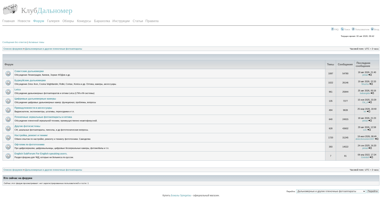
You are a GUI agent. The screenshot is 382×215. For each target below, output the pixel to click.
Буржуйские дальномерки (30, 80)
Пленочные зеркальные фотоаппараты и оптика (43, 117)
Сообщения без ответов (14, 42)
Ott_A (365, 102)
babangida (365, 93)
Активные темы (36, 42)
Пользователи (361, 29)
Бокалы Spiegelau (181, 195)
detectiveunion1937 (365, 139)
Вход (376, 29)
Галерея (53, 21)
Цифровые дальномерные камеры (35, 98)
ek (365, 111)
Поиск (346, 29)
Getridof (365, 157)
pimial (365, 75)
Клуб (29, 10)
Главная (8, 21)
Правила (152, 21)
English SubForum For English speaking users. (41, 153)
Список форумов (13, 49)
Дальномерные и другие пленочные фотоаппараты (53, 49)
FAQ (336, 29)
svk (365, 130)
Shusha (365, 84)
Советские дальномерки (29, 71)
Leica (18, 89)
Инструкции (121, 21)
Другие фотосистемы (27, 126)
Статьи (138, 21)
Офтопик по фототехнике (30, 144)
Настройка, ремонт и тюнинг (31, 135)
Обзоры (68, 21)
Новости (24, 21)
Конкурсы (84, 21)
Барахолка (102, 21)
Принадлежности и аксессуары (33, 108)
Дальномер (54, 10)
